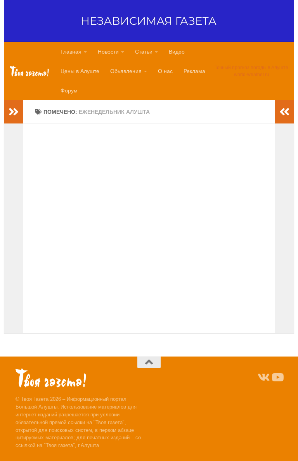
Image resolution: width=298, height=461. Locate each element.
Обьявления (126, 71)
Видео (177, 52)
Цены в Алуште (80, 71)
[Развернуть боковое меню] (13, 112)
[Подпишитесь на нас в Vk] (263, 377)
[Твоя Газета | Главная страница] (29, 71)
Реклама (194, 71)
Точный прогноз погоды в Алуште (251, 67)
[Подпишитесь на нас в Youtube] (277, 377)
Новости (108, 52)
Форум (69, 90)
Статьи (143, 52)
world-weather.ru (251, 74)
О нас (165, 71)
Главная (71, 52)
